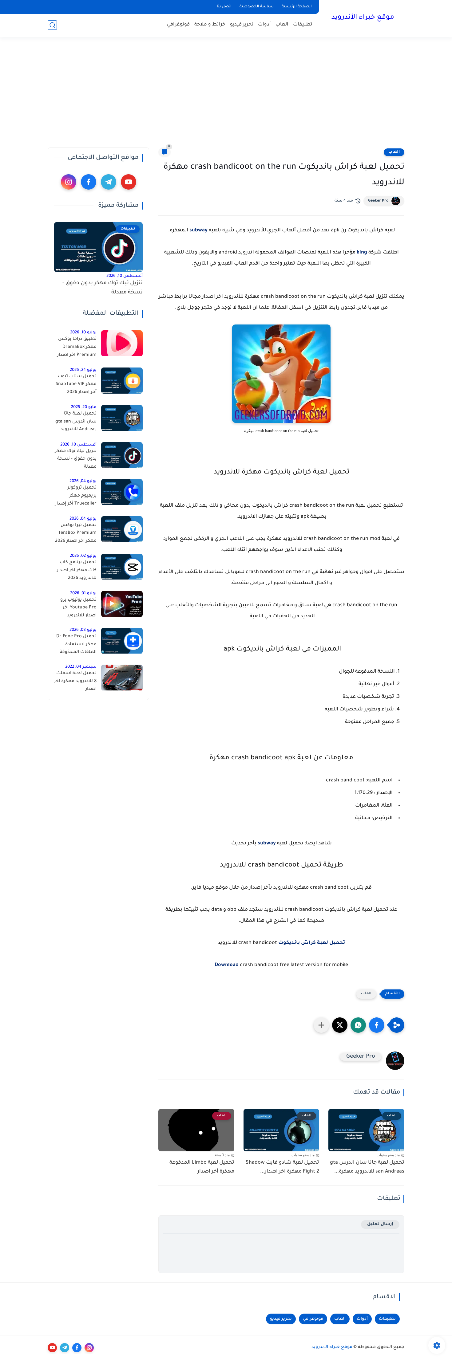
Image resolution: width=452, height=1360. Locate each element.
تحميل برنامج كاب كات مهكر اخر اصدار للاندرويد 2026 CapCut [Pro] (77, 571)
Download (227, 965)
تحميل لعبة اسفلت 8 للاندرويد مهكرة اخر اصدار (75, 681)
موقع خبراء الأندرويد (362, 18)
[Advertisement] (226, 92)
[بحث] (52, 25)
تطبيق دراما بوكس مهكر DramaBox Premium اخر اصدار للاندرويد (77, 348)
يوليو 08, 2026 (83, 630)
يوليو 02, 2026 (83, 556)
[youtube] (128, 182)
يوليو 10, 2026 (83, 333)
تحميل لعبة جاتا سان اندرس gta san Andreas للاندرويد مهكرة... (367, 1167)
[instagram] (68, 182)
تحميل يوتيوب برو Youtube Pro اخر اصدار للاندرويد (78, 608)
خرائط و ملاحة (209, 24)
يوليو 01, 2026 (83, 593)
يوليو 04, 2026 (83, 481)
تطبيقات (302, 24)
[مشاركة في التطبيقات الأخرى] (321, 1025)
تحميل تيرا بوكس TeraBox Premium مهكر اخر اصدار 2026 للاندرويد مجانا (76, 534)
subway (198, 230)
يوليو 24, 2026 (83, 370)
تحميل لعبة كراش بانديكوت (311, 943)
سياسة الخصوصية (257, 7)
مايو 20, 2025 (84, 407)
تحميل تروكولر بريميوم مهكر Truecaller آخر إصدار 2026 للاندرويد (76, 497)
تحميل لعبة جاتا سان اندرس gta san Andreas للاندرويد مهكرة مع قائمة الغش (76, 423)
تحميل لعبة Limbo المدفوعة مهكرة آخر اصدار (201, 1167)
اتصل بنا (224, 7)
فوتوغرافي (178, 24)
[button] (376, 1025)
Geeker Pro (378, 201)
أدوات (264, 24)
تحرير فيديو (241, 24)
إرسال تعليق (380, 1224)
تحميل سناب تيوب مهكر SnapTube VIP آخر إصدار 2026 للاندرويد (76, 385)
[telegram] (108, 182)
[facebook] (88, 182)
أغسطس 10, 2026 (124, 276)
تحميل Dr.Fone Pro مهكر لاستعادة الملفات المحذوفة (76, 645)
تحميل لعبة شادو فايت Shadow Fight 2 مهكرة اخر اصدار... (282, 1167)
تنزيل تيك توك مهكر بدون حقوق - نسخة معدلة (102, 288)
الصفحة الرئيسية (297, 7)
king (362, 252)
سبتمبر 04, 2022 (81, 667)
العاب (282, 24)
